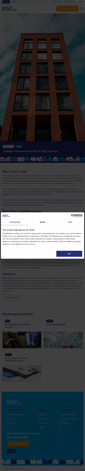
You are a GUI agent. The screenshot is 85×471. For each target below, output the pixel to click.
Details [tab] (42, 222)
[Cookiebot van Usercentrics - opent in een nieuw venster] (72, 215)
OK (69, 254)
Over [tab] (70, 222)
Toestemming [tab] (15, 222)
